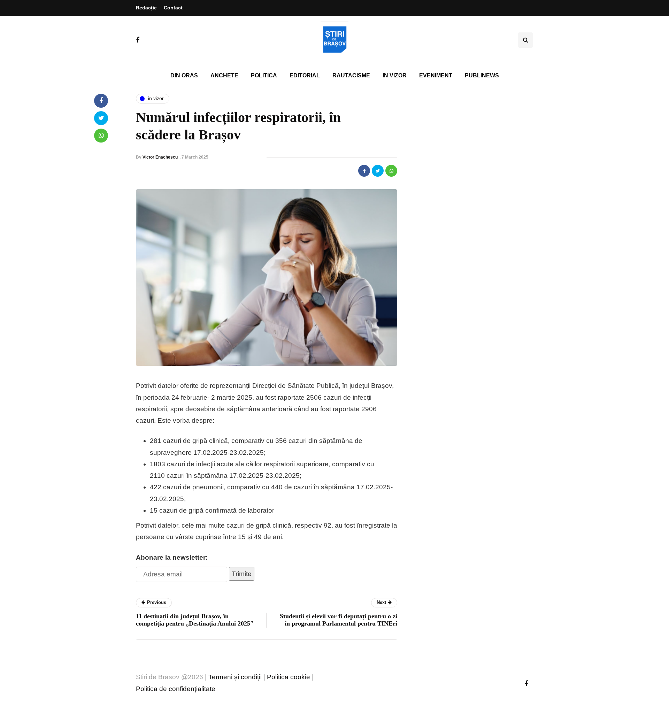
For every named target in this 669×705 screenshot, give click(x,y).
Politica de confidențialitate (175, 688)
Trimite (242, 573)
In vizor (395, 75)
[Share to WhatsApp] (391, 171)
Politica (264, 75)
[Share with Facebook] (364, 171)
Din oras (184, 75)
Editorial (305, 75)
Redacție (146, 7)
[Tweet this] (378, 171)
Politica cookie (288, 677)
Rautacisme (351, 75)
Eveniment (435, 75)
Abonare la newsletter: (172, 557)
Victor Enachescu (160, 157)
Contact (173, 7)
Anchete (224, 75)
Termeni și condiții (235, 677)
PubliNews (482, 75)
